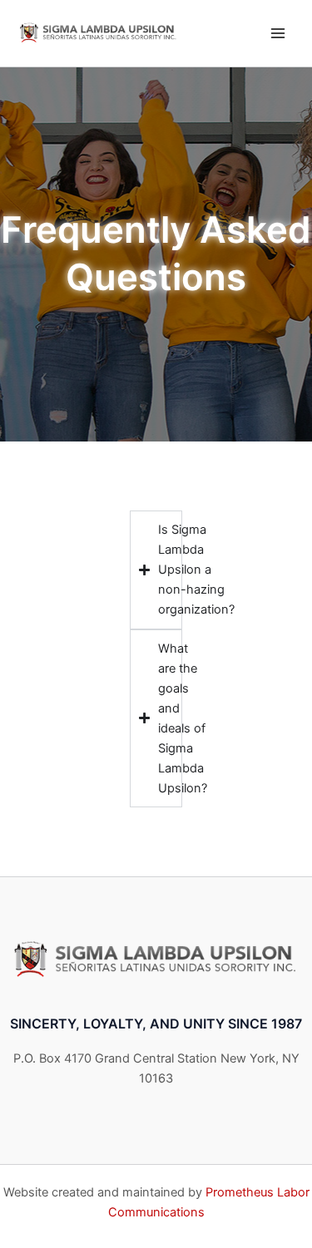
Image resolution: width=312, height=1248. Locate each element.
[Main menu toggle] (277, 33)
